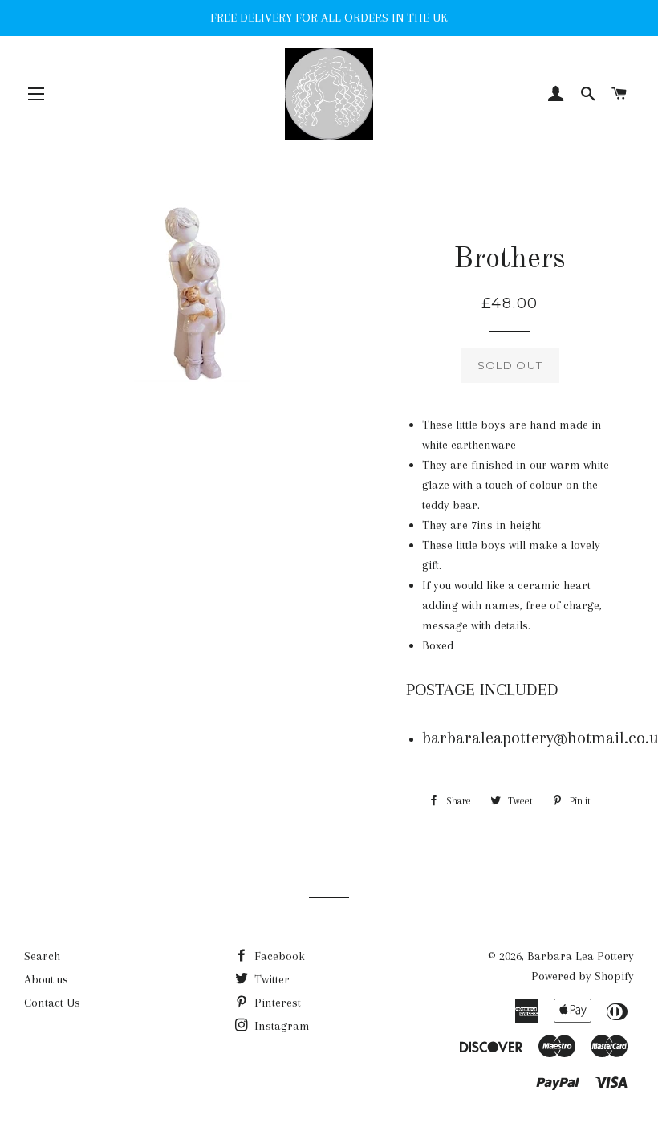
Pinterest (276, 1002)
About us (46, 979)
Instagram (280, 1026)
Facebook (278, 956)
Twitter (270, 979)
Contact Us (52, 1002)
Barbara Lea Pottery (580, 956)
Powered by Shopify (582, 976)
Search (42, 956)
